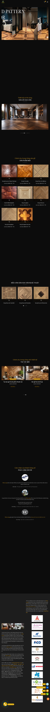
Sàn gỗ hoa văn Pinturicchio (41, 303)
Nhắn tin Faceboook (41, 687)
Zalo (44, 684)
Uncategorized (13, 379)
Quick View (9, 178)
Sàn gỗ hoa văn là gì (37, 381)
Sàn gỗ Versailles (25, 181)
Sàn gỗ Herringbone (9, 224)
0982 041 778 (11, 704)
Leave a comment (13, 383)
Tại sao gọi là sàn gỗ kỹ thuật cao (12, 381)
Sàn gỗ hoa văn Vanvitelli (9, 303)
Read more (13, 386)
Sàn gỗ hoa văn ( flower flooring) (9, 181)
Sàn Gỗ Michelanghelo (9, 202)
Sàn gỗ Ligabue (25, 202)
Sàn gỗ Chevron (41, 202)
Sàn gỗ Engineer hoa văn (25, 224)
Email (44, 690)
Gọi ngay (43, 693)
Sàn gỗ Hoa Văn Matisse (40, 181)
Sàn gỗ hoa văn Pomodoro (25, 303)
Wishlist (45, 1)
